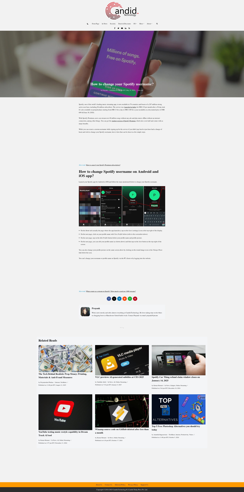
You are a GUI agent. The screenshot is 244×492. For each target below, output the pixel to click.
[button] (136, 23)
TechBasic (64, 382)
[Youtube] (122, 28)
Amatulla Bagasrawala (160, 435)
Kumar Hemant (158, 385)
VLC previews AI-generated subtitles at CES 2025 (119, 377)
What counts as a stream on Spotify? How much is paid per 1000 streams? (111, 291)
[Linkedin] (125, 28)
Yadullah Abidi (101, 382)
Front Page (95, 24)
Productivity (184, 435)
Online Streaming (121, 382)
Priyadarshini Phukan (46, 382)
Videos (191, 435)
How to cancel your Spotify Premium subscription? (103, 165)
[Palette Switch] (88, 24)
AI (114, 382)
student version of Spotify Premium (124, 121)
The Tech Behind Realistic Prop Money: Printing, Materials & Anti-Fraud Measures (63, 375)
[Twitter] (118, 28)
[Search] (157, 23)
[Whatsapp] (130, 299)
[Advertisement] (122, 149)
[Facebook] (114, 28)
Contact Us (108, 485)
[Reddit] (124, 299)
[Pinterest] (135, 299)
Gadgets (172, 385)
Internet (57, 382)
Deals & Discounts (124, 24)
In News (104, 24)
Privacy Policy (133, 485)
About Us (99, 485)
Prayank (105, 90)
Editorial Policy (120, 485)
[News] (129, 28)
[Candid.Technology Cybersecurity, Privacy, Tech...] (122, 11)
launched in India (130, 107)
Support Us (144, 485)
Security (113, 24)
